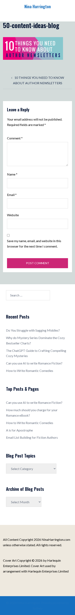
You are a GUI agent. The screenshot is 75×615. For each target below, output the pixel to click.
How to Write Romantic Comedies (29, 370)
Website (13, 215)
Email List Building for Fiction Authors (32, 437)
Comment (15, 138)
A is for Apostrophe (19, 430)
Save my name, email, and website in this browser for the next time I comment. (34, 243)
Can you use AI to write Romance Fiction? (34, 363)
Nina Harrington (37, 6)
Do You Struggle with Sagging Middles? (33, 330)
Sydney (37, 608)
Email (12, 195)
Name (12, 174)
